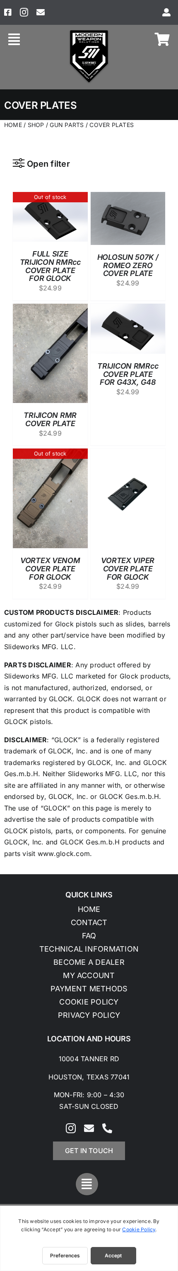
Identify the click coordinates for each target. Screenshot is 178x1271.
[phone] (107, 1128)
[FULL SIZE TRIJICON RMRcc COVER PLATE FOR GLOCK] (50, 197)
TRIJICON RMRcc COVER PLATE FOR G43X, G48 (127, 374)
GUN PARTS (67, 124)
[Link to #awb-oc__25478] (14, 39)
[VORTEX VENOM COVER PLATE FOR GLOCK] (50, 454)
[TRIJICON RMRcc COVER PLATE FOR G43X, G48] (128, 309)
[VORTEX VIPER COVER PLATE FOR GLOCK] (128, 454)
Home (13, 124)
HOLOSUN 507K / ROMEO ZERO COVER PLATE (128, 265)
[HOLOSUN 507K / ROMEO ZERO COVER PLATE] (128, 197)
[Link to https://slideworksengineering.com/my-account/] (166, 12)
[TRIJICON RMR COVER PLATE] (50, 309)
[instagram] (24, 12)
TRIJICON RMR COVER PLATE (50, 419)
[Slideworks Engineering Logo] (89, 32)
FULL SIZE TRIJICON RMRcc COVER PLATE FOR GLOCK (50, 266)
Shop (36, 124)
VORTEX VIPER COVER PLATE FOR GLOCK (127, 568)
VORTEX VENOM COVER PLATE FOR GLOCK (50, 568)
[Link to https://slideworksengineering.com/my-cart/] (162, 39)
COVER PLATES (111, 124)
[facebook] (8, 12)
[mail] (40, 12)
